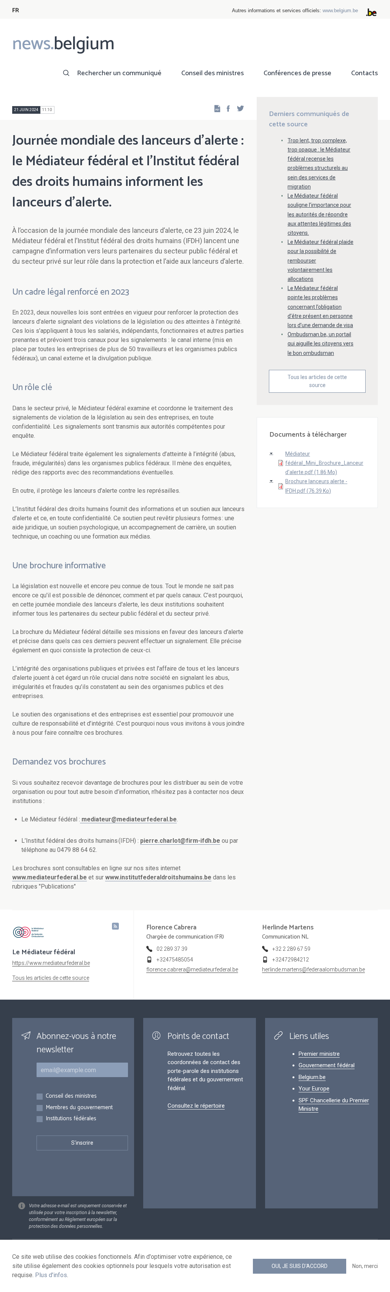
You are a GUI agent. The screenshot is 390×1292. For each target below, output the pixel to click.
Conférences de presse (297, 73)
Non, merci (365, 1266)
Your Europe (314, 1088)
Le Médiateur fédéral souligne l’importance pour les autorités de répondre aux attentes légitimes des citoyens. (319, 214)
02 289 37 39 (172, 949)
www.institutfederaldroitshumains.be (158, 877)
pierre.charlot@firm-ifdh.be (180, 840)
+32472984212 (290, 959)
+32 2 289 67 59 (291, 949)
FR (15, 10)
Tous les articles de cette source (317, 381)
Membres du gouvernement (79, 1107)
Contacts (364, 73)
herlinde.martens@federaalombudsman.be (313, 969)
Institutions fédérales (71, 1119)
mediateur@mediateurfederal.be (129, 819)
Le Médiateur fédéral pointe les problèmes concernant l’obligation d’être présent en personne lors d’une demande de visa (320, 306)
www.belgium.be (340, 10)
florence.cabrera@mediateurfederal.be (192, 969)
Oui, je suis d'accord (300, 1266)
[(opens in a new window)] (226, 108)
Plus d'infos (51, 1275)
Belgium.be (312, 1077)
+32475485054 (175, 959)
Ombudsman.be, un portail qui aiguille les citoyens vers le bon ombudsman (320, 343)
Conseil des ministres (212, 73)
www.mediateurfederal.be (49, 877)
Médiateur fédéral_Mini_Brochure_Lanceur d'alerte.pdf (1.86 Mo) (324, 463)
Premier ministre (319, 1053)
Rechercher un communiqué (119, 73)
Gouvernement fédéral (327, 1065)
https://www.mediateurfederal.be (51, 963)
